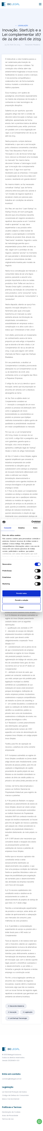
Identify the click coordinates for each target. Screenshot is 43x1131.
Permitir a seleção (21, 600)
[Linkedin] (10, 1066)
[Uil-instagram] (6, 1066)
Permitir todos (21, 593)
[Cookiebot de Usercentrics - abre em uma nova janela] (31, 522)
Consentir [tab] (7, 528)
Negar (21, 607)
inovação (13, 1012)
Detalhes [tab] (21, 528)
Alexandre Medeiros (32, 45)
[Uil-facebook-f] (3, 1066)
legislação (28, 1012)
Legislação (23, 25)
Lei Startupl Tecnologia (18, 1018)
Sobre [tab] (35, 528)
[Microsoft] (13, 1066)
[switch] (38, 570)
